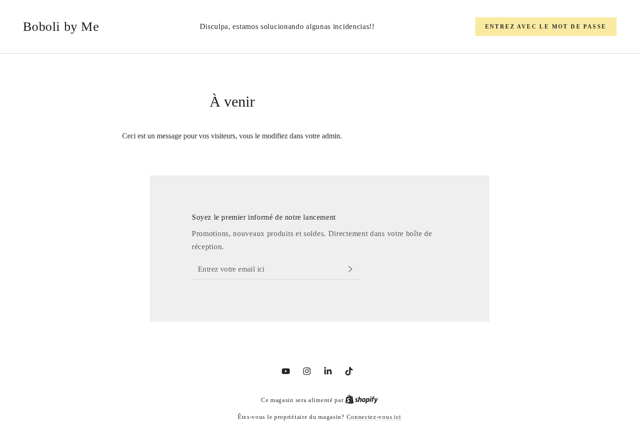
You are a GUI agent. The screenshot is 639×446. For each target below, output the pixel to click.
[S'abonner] (354, 269)
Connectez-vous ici (374, 416)
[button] (546, 26)
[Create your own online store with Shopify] (361, 399)
